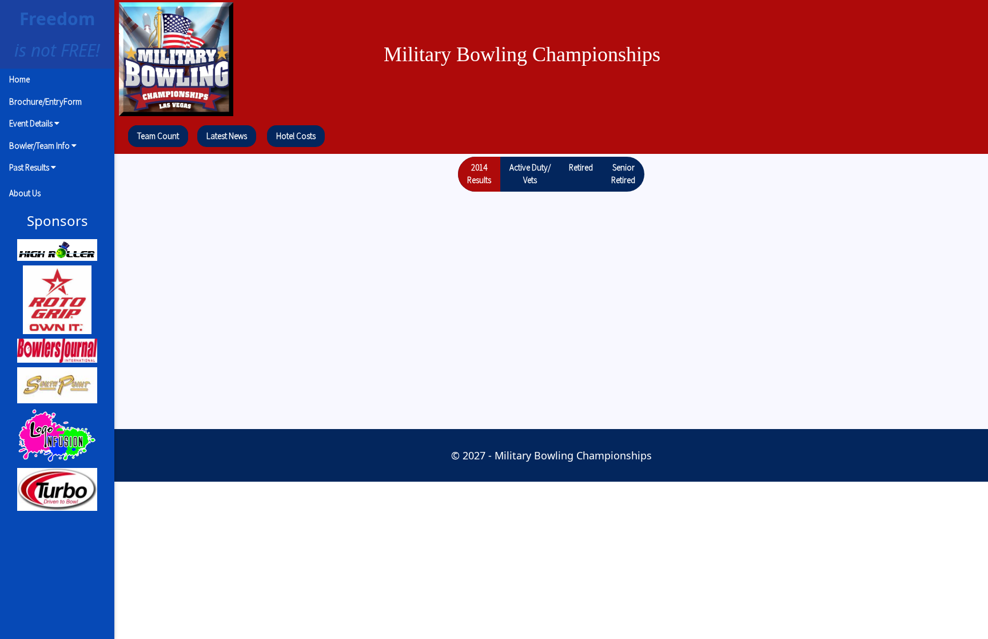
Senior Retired (623, 174)
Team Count (158, 135)
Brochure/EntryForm (45, 101)
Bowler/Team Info (40, 145)
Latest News (226, 135)
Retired (581, 167)
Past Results (30, 167)
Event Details (31, 123)
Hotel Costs (296, 135)
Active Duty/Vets (530, 174)
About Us (25, 193)
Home (19, 79)
